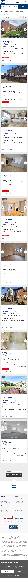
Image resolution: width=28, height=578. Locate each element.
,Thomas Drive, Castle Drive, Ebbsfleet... (14, 41)
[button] (14, 575)
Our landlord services (19, 509)
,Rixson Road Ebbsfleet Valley (14, 353)
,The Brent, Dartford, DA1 (14, 264)
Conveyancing (4, 501)
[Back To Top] (14, 481)
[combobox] (9, 7)
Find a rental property (5, 507)
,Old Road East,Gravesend (14, 219)
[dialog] (14, 569)
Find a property (4, 498)
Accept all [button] (7, 571)
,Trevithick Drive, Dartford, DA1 (14, 86)
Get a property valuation (19, 498)
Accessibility (25, 560)
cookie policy (19, 569)
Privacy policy (19, 560)
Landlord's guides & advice (20, 511)
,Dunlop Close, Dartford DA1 (14, 442)
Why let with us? (18, 507)
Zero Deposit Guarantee (5, 509)
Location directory (12, 560)
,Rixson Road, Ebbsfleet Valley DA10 (14, 131)
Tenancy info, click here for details (9, 44)
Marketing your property (19, 501)
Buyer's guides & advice (5, 502)
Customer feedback (4, 560)
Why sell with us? (18, 499)
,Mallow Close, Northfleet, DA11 (14, 397)
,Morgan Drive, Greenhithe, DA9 (14, 308)
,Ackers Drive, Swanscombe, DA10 (14, 175)
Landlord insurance (18, 510)
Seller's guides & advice (19, 502)
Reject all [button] (20, 571)
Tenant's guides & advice (6, 511)
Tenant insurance (4, 510)
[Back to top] (14, 486)
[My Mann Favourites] (17, 3)
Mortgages (3, 499)
